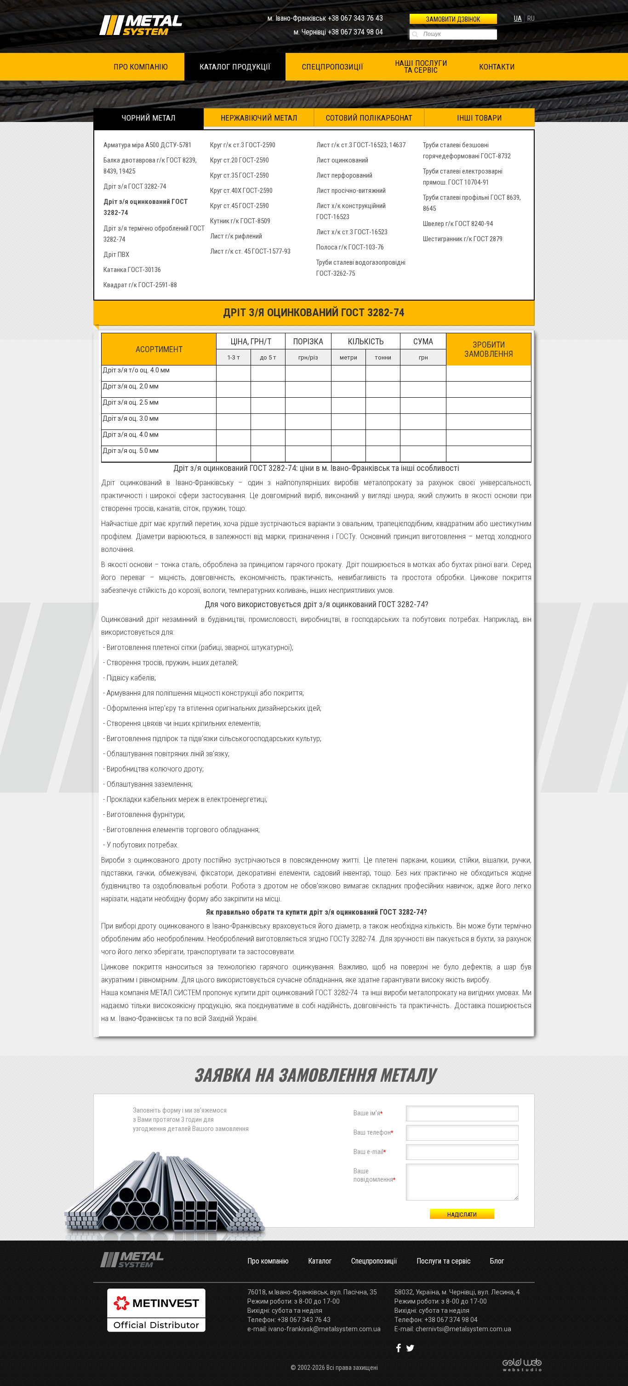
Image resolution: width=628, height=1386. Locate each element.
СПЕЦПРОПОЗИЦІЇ (332, 66)
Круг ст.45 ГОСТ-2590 (239, 206)
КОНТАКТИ (497, 66)
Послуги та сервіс (444, 1261)
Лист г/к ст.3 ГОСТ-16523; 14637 (360, 145)
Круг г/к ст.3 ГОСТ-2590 (242, 145)
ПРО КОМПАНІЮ (141, 66)
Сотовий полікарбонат (369, 117)
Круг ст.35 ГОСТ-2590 (239, 175)
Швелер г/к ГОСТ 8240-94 (458, 224)
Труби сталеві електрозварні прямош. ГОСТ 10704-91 (462, 176)
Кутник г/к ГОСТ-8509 (240, 221)
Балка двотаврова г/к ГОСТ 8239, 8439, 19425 (150, 165)
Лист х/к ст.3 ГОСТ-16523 (352, 232)
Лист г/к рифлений (236, 236)
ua (518, 18)
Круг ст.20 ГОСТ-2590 (239, 160)
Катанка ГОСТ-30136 (132, 270)
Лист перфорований (344, 175)
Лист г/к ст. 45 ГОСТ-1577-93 (250, 251)
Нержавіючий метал (259, 117)
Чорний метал (149, 117)
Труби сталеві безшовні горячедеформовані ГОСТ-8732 (467, 150)
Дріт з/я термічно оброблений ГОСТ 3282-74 (154, 234)
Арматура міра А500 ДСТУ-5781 (147, 145)
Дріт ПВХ (116, 254)
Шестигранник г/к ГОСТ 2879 (462, 239)
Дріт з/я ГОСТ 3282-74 (134, 186)
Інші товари (479, 117)
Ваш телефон (373, 1132)
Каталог (320, 1261)
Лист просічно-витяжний (351, 190)
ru (531, 18)
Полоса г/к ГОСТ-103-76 (350, 247)
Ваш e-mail (370, 1152)
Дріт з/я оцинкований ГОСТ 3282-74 (145, 207)
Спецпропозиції (374, 1261)
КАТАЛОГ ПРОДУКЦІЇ (235, 66)
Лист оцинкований (342, 160)
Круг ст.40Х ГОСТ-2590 (241, 190)
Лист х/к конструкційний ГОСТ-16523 (351, 211)
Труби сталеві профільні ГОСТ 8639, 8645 (472, 203)
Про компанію (268, 1261)
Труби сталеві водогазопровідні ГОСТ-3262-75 (360, 268)
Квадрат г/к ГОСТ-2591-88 (140, 285)
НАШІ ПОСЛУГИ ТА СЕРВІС (421, 66)
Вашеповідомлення (374, 1175)
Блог (497, 1261)
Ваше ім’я (368, 1113)
